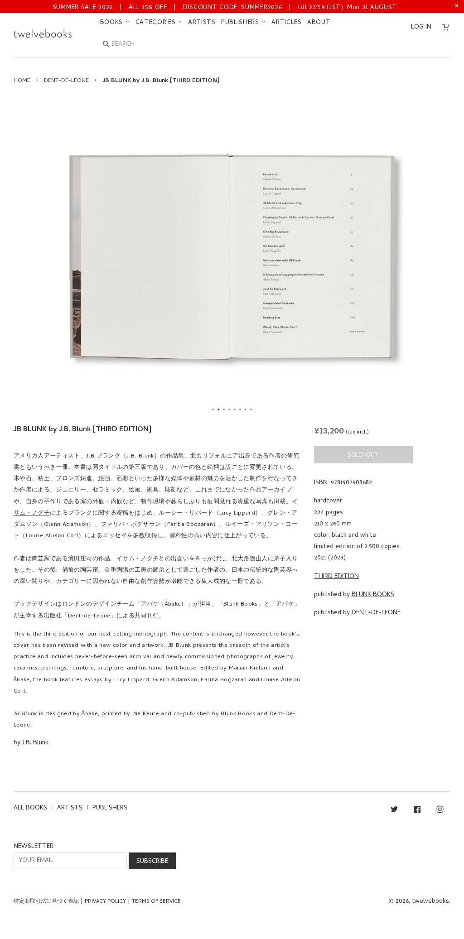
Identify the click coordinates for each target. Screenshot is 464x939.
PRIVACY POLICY (105, 901)
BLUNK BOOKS (373, 595)
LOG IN (421, 27)
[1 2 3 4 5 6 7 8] (232, 256)
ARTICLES (286, 23)
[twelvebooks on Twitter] (394, 811)
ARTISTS (202, 23)
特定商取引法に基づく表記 (46, 901)
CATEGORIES (156, 23)
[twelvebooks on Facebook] (417, 811)
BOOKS (112, 23)
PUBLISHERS (241, 23)
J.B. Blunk (35, 743)
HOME (22, 81)
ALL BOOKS (30, 808)
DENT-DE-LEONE (66, 81)
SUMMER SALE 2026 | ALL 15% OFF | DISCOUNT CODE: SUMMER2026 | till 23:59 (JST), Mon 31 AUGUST (225, 8)
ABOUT (319, 23)
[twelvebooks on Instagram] (440, 811)
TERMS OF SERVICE (156, 901)
